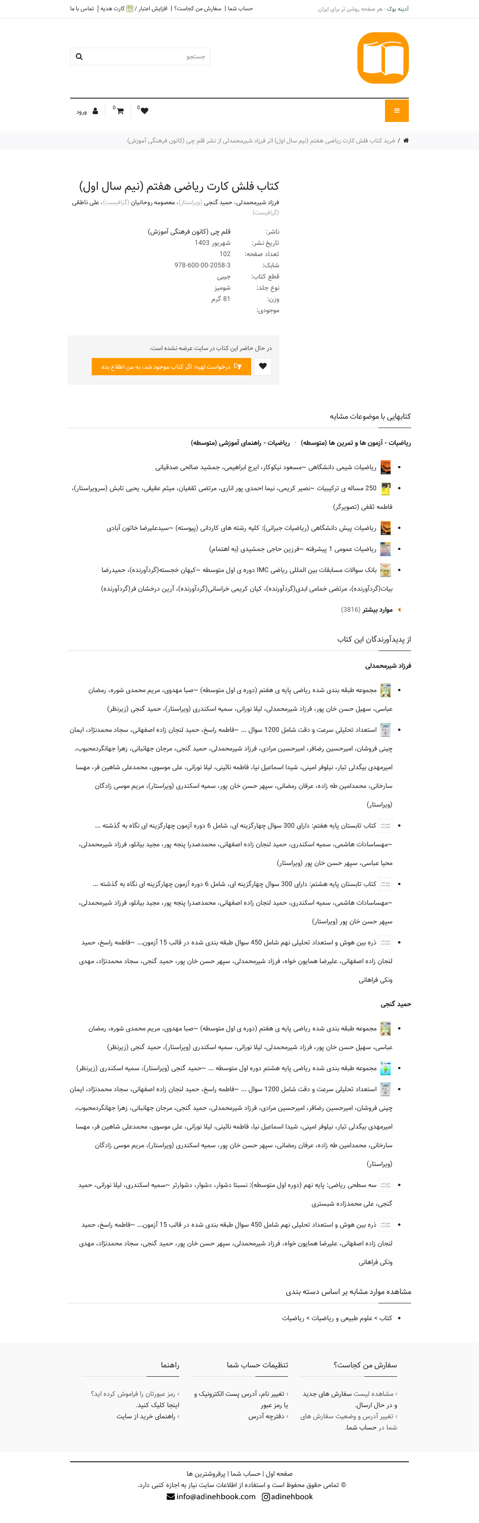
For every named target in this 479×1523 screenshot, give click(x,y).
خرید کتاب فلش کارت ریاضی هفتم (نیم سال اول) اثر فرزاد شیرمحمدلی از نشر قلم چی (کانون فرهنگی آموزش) (261, 141)
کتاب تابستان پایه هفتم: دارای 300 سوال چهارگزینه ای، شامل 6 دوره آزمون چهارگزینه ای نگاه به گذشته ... (236, 825)
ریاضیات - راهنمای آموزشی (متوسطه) (240, 443)
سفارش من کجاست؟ (197, 8)
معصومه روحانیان (153, 202)
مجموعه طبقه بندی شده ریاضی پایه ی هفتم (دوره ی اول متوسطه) (289, 690)
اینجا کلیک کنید (158, 1405)
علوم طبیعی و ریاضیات (342, 1318)
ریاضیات (293, 1318)
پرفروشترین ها (206, 1474)
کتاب (385, 1318)
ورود (82, 112)
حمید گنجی (218, 202)
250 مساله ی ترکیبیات (347, 488)
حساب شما (240, 8)
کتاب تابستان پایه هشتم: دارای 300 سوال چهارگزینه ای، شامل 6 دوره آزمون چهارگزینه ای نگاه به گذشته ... (235, 884)
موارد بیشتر (377, 609)
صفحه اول (279, 1474)
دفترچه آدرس (266, 1416)
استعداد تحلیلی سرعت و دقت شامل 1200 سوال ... (309, 730)
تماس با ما (82, 8)
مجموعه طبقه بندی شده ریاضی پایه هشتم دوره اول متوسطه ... (293, 1068)
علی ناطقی (85, 202)
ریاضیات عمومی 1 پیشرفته (342, 549)
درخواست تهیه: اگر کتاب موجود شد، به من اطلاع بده (167, 367)
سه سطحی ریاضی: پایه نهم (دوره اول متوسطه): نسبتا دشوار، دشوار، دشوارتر (275, 1185)
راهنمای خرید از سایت (145, 1416)
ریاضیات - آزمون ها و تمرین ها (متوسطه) (356, 443)
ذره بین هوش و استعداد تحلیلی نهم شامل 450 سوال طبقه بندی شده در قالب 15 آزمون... (257, 942)
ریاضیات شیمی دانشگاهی (343, 467)
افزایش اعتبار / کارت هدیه (134, 8)
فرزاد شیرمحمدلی (257, 202)
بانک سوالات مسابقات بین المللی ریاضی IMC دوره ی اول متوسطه (290, 570)
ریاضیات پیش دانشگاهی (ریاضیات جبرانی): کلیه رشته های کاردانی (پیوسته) (276, 528)
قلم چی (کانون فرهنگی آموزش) (189, 231)
